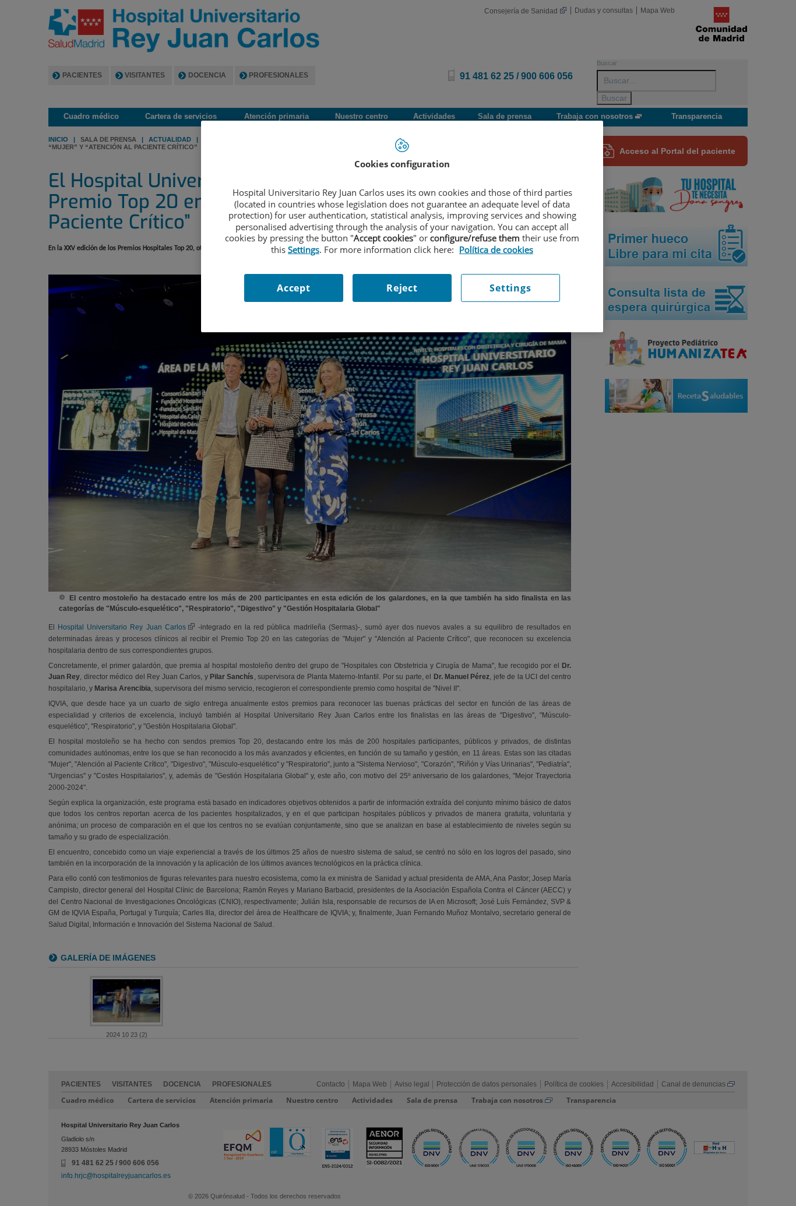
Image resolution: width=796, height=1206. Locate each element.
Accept (294, 288)
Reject (402, 288)
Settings (510, 288)
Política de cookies (496, 249)
